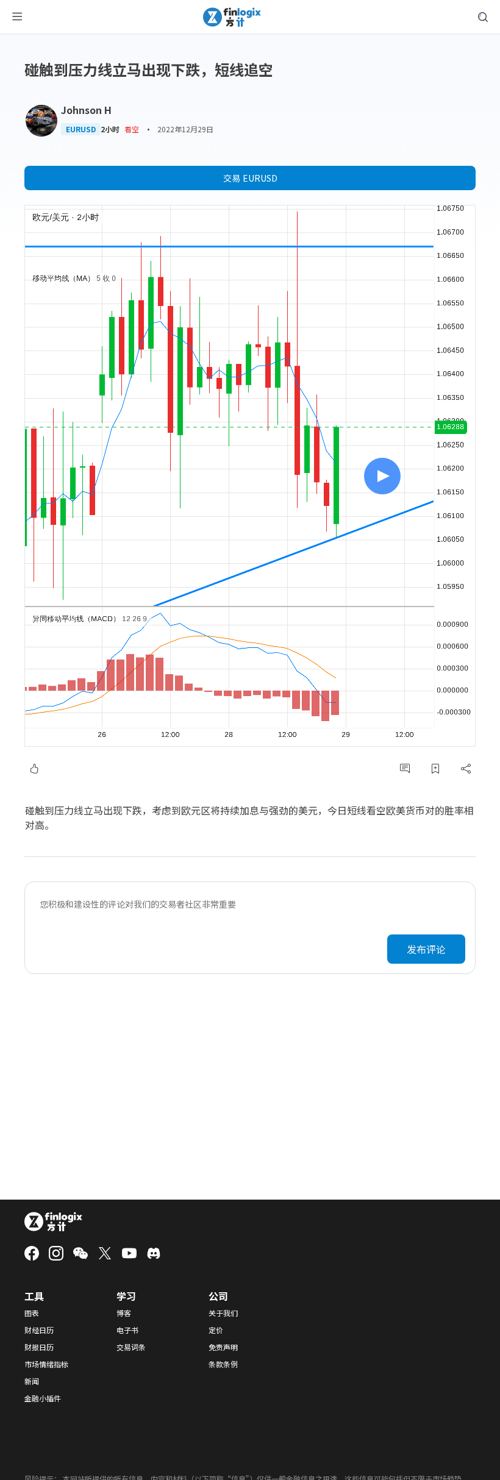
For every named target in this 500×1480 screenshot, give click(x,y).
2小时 (110, 129)
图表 (31, 1313)
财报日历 (39, 1347)
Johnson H (86, 109)
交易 (250, 178)
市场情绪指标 (46, 1364)
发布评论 (426, 949)
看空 (131, 129)
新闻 (31, 1381)
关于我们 (223, 1313)
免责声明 (223, 1347)
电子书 (127, 1330)
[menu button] (17, 17)
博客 (123, 1313)
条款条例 (223, 1364)
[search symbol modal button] (483, 17)
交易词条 (131, 1347)
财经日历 (39, 1330)
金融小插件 (42, 1398)
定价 (216, 1330)
